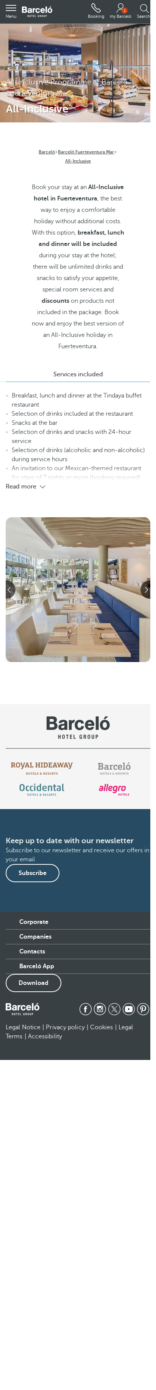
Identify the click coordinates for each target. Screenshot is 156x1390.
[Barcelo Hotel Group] (22, 1009)
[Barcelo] (114, 768)
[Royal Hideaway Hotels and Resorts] (42, 768)
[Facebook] (86, 1009)
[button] (11, 11)
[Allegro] (114, 789)
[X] (114, 1009)
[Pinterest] (143, 1009)
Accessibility (45, 1036)
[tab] (78, 374)
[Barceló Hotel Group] (37, 11)
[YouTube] (129, 1009)
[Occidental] (41, 789)
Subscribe (33, 873)
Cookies (101, 1027)
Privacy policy (65, 1027)
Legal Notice (23, 1027)
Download (33, 983)
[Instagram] (100, 1009)
